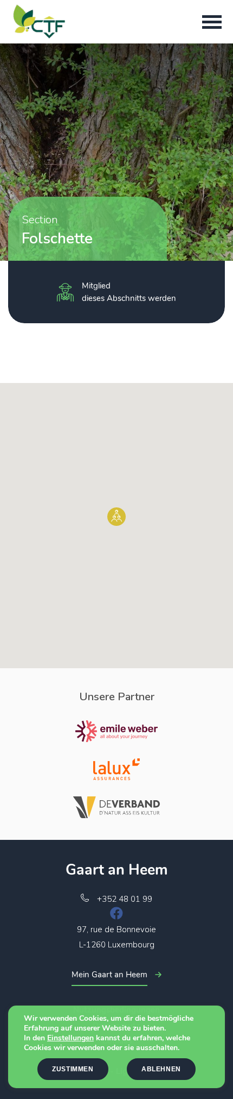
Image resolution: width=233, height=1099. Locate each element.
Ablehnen (161, 1069)
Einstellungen (70, 1038)
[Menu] (212, 22)
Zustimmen (72, 1069)
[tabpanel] (116, 152)
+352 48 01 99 (124, 899)
